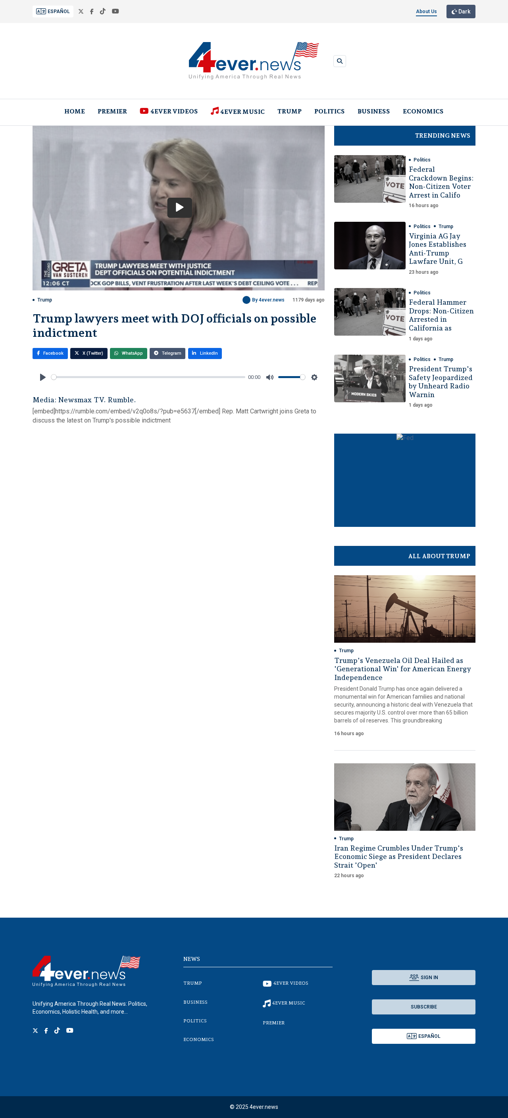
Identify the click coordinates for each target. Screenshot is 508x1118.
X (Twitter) (92, 353)
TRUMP (289, 111)
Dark (463, 11)
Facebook (53, 353)
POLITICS (329, 111)
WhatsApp (132, 353)
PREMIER (112, 111)
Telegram (171, 353)
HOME (74, 111)
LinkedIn (208, 353)
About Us (426, 11)
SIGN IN (429, 977)
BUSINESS (374, 111)
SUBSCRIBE (424, 1007)
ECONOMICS (423, 111)
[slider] (148, 377)
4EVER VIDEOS (174, 111)
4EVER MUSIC (242, 111)
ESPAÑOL (59, 11)
